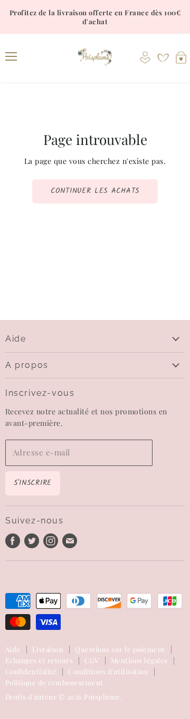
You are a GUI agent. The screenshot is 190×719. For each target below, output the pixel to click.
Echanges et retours (39, 660)
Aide (13, 649)
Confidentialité (30, 671)
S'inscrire (33, 483)
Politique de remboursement (54, 682)
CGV (91, 660)
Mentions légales (139, 660)
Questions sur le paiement (120, 649)
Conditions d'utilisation (108, 671)
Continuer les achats (95, 191)
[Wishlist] (163, 58)
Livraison (47, 649)
